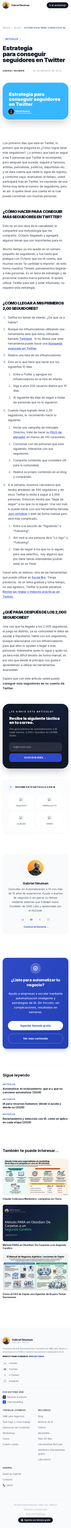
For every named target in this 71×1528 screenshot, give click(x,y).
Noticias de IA (45, 1421)
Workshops (9, 1433)
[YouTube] (31, 920)
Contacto (8, 1479)
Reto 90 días (45, 1438)
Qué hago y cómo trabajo (17, 1421)
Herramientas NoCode (50, 1444)
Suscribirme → (35, 757)
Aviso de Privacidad (35, 1514)
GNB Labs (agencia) (13, 1416)
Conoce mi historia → (36, 926)
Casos (6, 1438)
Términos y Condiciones (35, 1509)
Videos (42, 1427)
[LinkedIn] (23, 920)
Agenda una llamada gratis (35, 1520)
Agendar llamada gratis (35, 1025)
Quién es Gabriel (12, 1473)
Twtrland (25, 338)
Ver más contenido (35, 1038)
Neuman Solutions (15, 1397)
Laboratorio (44, 1459)
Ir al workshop (57, 5)
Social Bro (39, 577)
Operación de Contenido (16, 1427)
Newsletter (44, 1433)
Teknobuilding (13, 1402)
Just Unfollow (17, 514)
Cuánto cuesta (10, 1444)
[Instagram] (48, 920)
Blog (17, 28)
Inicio (7, 28)
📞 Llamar (8, 1485)
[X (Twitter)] (40, 920)
